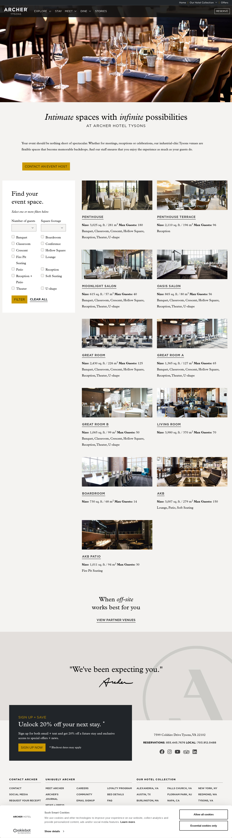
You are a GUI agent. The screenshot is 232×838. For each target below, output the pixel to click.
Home (182, 2)
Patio (19, 269)
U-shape (51, 289)
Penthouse (92, 217)
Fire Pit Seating (21, 260)
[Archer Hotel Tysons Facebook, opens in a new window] (161, 752)
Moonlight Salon (99, 286)
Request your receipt (25, 800)
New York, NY (207, 788)
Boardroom (53, 237)
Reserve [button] (222, 11)
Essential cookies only (203, 825)
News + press (55, 805)
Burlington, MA (148, 800)
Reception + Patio (24, 279)
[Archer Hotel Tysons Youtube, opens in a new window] (177, 752)
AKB (160, 493)
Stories (101, 11)
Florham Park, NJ (179, 794)
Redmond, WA (207, 794)
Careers (82, 788)
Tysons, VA (205, 800)
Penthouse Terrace (176, 217)
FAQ (109, 800)
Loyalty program (119, 788)
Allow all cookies (204, 814)
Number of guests (23, 221)
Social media (18, 794)
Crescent (22, 250)
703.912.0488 (206, 742)
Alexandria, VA (147, 788)
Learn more (127, 821)
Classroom (23, 244)
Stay (58, 11)
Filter (19, 299)
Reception (52, 269)
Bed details (115, 794)
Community (84, 794)
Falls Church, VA (179, 788)
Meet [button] (69, 11)
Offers (224, 2)
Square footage (51, 221)
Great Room (93, 355)
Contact (15, 788)
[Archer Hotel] (16, 11)
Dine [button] (84, 11)
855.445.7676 (175, 742)
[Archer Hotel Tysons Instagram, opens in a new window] (169, 752)
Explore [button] (41, 11)
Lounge (51, 257)
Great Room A (170, 355)
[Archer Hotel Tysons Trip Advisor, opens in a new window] (186, 752)
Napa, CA (173, 800)
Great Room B (95, 424)
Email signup (85, 800)
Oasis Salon (169, 286)
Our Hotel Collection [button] (202, 2)
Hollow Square (56, 250)
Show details (52, 831)
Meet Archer (55, 788)
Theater (21, 289)
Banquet (21, 237)
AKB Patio (91, 556)
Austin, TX (144, 794)
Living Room (169, 424)
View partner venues (116, 620)
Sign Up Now (32, 747)
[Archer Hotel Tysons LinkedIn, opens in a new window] (195, 752)
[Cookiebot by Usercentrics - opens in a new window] (22, 831)
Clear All (39, 299)
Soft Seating (54, 276)
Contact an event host (46, 166)
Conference (53, 244)
